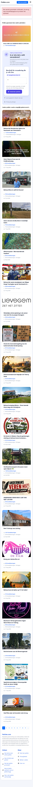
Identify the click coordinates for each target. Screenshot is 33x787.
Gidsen (4, 750)
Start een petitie (22, 2)
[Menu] (30, 2)
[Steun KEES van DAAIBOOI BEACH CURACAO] (16, 36)
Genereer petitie (15, 91)
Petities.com (5, 2)
